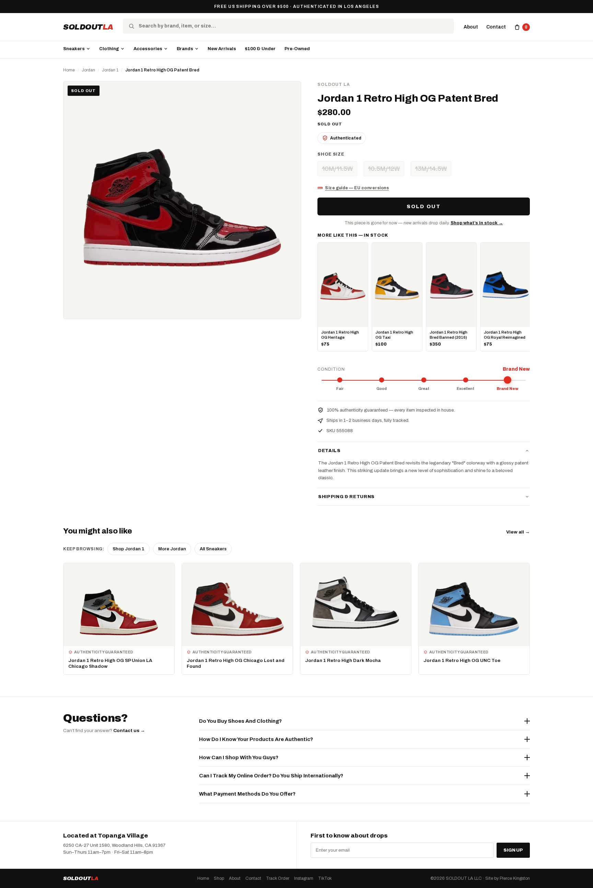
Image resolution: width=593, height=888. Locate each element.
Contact (496, 27)
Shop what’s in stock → (477, 223)
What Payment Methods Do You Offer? (247, 794)
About (471, 27)
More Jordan (172, 549)
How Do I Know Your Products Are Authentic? (256, 739)
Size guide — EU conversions (357, 188)
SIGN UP (513, 850)
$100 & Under (260, 48)
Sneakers (74, 48)
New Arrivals (222, 48)
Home (69, 70)
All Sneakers (213, 549)
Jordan (88, 70)
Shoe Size (330, 154)
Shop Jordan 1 (128, 549)
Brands (185, 48)
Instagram (303, 878)
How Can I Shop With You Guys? (238, 757)
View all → (518, 532)
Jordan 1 (110, 70)
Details (329, 450)
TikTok (325, 878)
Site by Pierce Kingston (507, 878)
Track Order (277, 878)
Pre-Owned (297, 48)
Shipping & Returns (346, 496)
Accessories (147, 48)
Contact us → (129, 730)
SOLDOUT (88, 27)
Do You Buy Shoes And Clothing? (240, 721)
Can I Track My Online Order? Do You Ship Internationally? (271, 775)
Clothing (109, 48)
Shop (219, 878)
